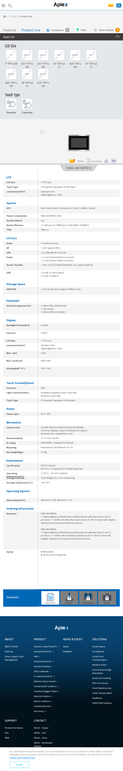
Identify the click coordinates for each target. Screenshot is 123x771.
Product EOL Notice (14, 728)
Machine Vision (99, 665)
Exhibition (67, 651)
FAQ (7, 733)
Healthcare (97, 698)
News (66, 646)
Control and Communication (99, 658)
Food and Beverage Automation (101, 671)
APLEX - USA (40, 733)
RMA (7, 738)
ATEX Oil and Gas (100, 683)
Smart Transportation (102, 693)
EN (119, 5)
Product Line (26, 16)
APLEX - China (40, 738)
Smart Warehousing (101, 688)
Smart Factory (98, 646)
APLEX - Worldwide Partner (43, 744)
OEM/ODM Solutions (102, 703)
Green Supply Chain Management (14, 658)
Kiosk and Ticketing (101, 678)
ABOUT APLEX (11, 646)
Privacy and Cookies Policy (22, 758)
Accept (19, 764)
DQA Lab (9, 651)
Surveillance (98, 651)
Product (13, 16)
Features (9, 30)
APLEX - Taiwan (41, 728)
